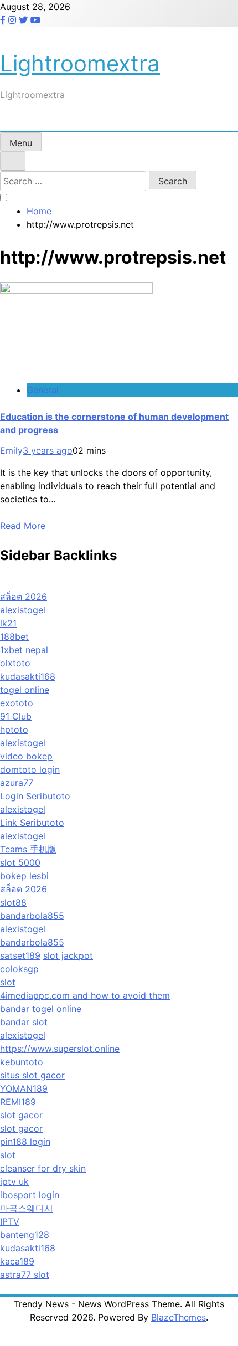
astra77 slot (24, 1274)
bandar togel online (40, 1008)
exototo (16, 702)
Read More (22, 525)
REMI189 (18, 1101)
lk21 (8, 623)
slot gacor (21, 1115)
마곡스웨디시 (26, 1208)
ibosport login (29, 1194)
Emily (11, 450)
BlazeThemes (178, 1317)
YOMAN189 (24, 1088)
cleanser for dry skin (43, 1168)
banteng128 (24, 1234)
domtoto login (30, 769)
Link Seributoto (32, 822)
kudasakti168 (27, 676)
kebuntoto (21, 1061)
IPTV (9, 1221)
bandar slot (24, 1022)
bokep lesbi (24, 875)
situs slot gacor (32, 1075)
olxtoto (15, 663)
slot (7, 982)
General (43, 389)
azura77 (16, 782)
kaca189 (17, 1261)
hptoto (14, 729)
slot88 (13, 902)
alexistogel (22, 609)
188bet (14, 636)
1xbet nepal (24, 649)
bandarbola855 (32, 915)
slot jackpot (68, 955)
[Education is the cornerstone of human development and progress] (76, 290)
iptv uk (14, 1181)
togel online (24, 689)
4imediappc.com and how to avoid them (85, 995)
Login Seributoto (35, 796)
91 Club (16, 716)
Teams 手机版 (28, 849)
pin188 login (25, 1141)
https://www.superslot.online (60, 1048)
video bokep (26, 756)
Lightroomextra (80, 63)
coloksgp (19, 968)
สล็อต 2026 (23, 596)
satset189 (20, 955)
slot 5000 (20, 862)
